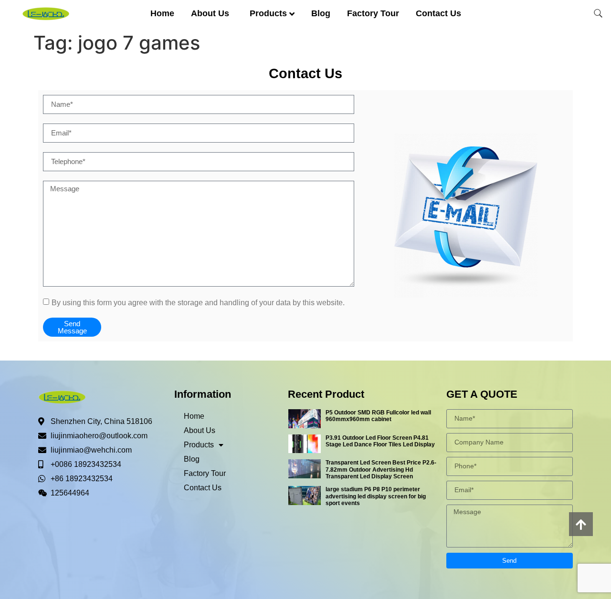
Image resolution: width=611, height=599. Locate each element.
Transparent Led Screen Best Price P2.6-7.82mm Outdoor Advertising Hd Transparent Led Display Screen (381, 469)
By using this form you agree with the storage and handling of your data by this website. (198, 302)
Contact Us (438, 13)
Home (162, 13)
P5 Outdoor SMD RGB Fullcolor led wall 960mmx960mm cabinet (378, 416)
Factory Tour (373, 13)
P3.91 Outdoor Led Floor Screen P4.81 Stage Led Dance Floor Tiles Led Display (380, 441)
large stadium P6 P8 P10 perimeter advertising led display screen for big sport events (376, 496)
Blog (320, 13)
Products (268, 13)
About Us (210, 13)
